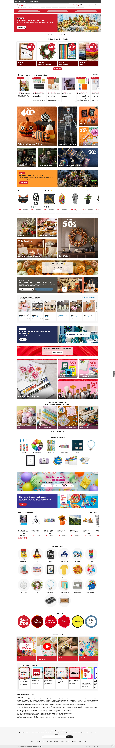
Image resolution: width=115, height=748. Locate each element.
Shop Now (22, 339)
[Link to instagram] (89, 746)
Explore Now (58, 270)
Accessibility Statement (37, 746)
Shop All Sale (57, 68)
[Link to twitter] (95, 746)
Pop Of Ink (47, 316)
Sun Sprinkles (87, 316)
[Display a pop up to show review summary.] (80, 315)
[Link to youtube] (97, 746)
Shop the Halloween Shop (26, 289)
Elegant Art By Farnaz (62, 315)
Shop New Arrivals (57, 352)
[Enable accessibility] (112, 745)
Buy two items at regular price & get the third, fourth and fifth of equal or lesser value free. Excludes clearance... (46, 717)
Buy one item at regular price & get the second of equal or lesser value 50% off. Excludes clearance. (44, 710)
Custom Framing (18, 1)
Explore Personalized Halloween (44, 289)
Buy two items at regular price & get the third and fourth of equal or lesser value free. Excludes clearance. (44, 716)
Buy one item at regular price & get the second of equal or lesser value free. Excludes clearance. (42, 711)
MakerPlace (25, 1)
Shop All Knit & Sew (57, 431)
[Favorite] (29, 301)
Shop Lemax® (23, 182)
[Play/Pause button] (48, 35)
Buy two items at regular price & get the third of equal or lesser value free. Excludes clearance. (42, 714)
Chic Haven (21, 316)
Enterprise (31, 1)
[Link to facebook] (87, 746)
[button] (92, 4)
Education (36, 1)
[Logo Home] (20, 4)
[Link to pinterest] (92, 746)
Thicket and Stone (75, 316)
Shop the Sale (21, 27)
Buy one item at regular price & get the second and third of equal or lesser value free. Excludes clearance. (44, 713)
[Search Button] (27, 4)
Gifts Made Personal (36, 316)
